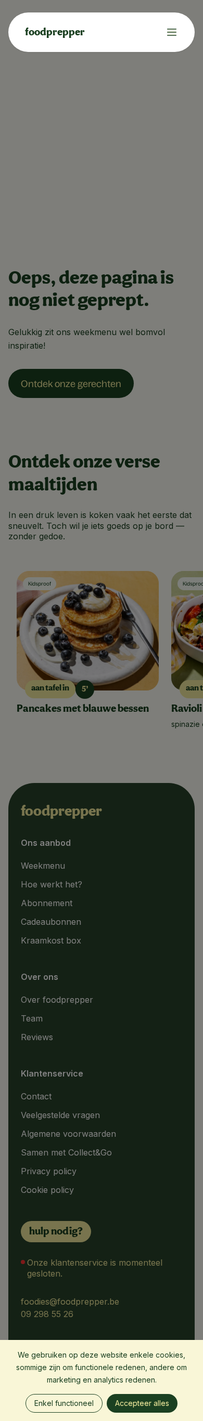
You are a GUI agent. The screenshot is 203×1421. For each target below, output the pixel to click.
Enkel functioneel (64, 1403)
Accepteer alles (142, 1403)
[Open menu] (167, 32)
